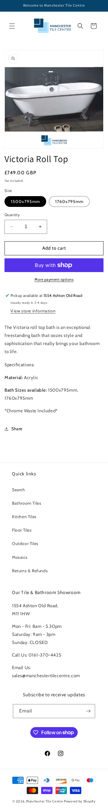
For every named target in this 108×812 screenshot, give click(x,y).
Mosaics (19, 557)
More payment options (54, 279)
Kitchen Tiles (24, 516)
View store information (33, 311)
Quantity (12, 214)
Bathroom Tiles (26, 503)
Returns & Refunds (30, 570)
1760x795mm (69, 201)
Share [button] (16, 428)
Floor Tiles (22, 530)
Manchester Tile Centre (44, 801)
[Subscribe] (88, 711)
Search (18, 489)
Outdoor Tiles (25, 543)
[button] (12, 26)
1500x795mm (25, 201)
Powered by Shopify (80, 801)
